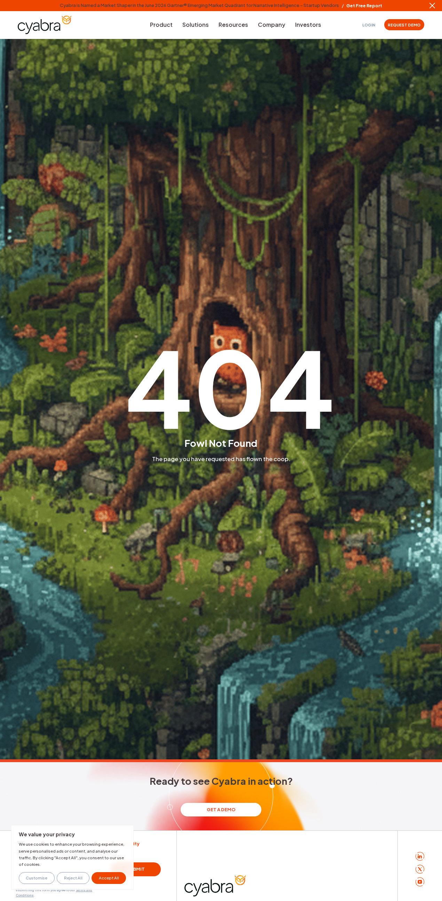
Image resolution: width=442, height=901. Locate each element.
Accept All (109, 877)
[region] (72, 857)
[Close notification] (432, 5)
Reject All (73, 877)
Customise (36, 877)
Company (271, 24)
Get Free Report (364, 5)
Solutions (195, 24)
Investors (308, 24)
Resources (233, 24)
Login (368, 24)
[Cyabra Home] (44, 25)
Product (161, 24)
